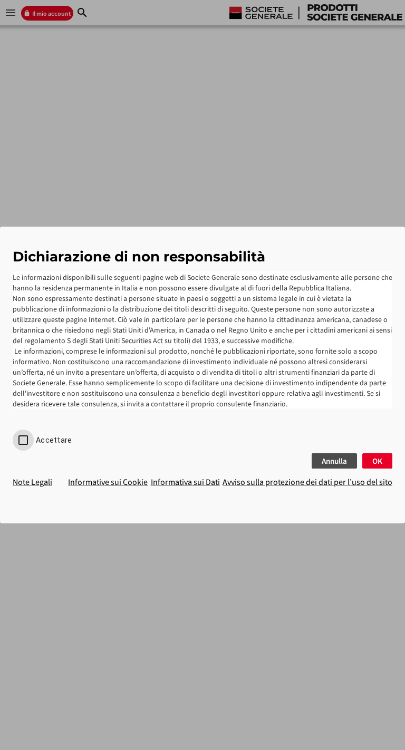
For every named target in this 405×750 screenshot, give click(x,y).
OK (377, 461)
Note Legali (32, 481)
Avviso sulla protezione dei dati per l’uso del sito (307, 481)
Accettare (54, 440)
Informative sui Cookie (108, 481)
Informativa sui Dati (185, 481)
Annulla (334, 461)
